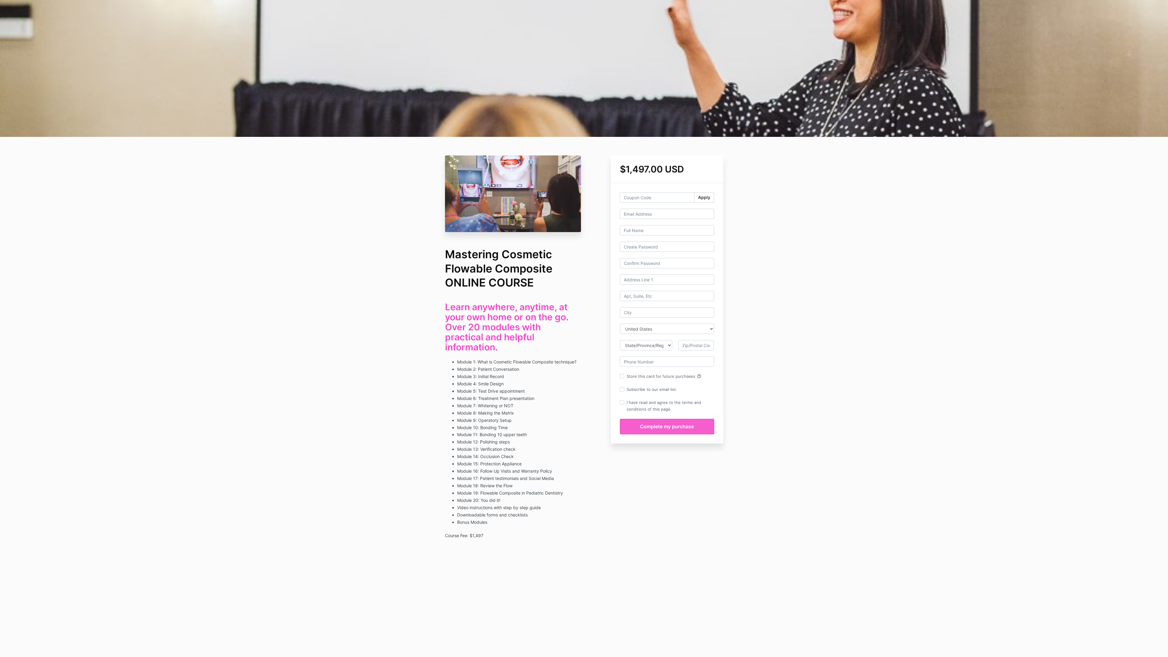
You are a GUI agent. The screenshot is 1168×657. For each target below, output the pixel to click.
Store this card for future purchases (664, 376)
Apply (704, 197)
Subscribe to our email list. (652, 389)
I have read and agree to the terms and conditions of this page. (664, 406)
